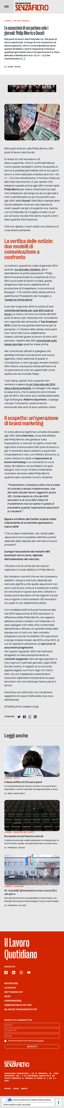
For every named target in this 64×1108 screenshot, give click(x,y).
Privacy (7, 1089)
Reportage (11, 983)
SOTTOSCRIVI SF (13, 992)
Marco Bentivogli (16, 793)
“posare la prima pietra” (18, 300)
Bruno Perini (14, 66)
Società (16, 778)
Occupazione (18, 886)
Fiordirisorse (13, 1001)
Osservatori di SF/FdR (18, 1005)
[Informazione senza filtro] (32, 1064)
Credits (24, 1089)
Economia (8, 21)
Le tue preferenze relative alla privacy (31, 1099)
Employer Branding (21, 21)
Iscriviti (32, 1047)
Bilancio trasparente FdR (20, 1009)
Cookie (16, 1089)
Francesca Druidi (16, 847)
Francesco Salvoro (17, 905)
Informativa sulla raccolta (16, 1104)
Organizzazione (19, 832)
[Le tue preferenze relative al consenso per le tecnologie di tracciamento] (59, 1103)
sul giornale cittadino (27, 270)
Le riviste (10, 988)
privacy (41, 1041)
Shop (7, 996)
